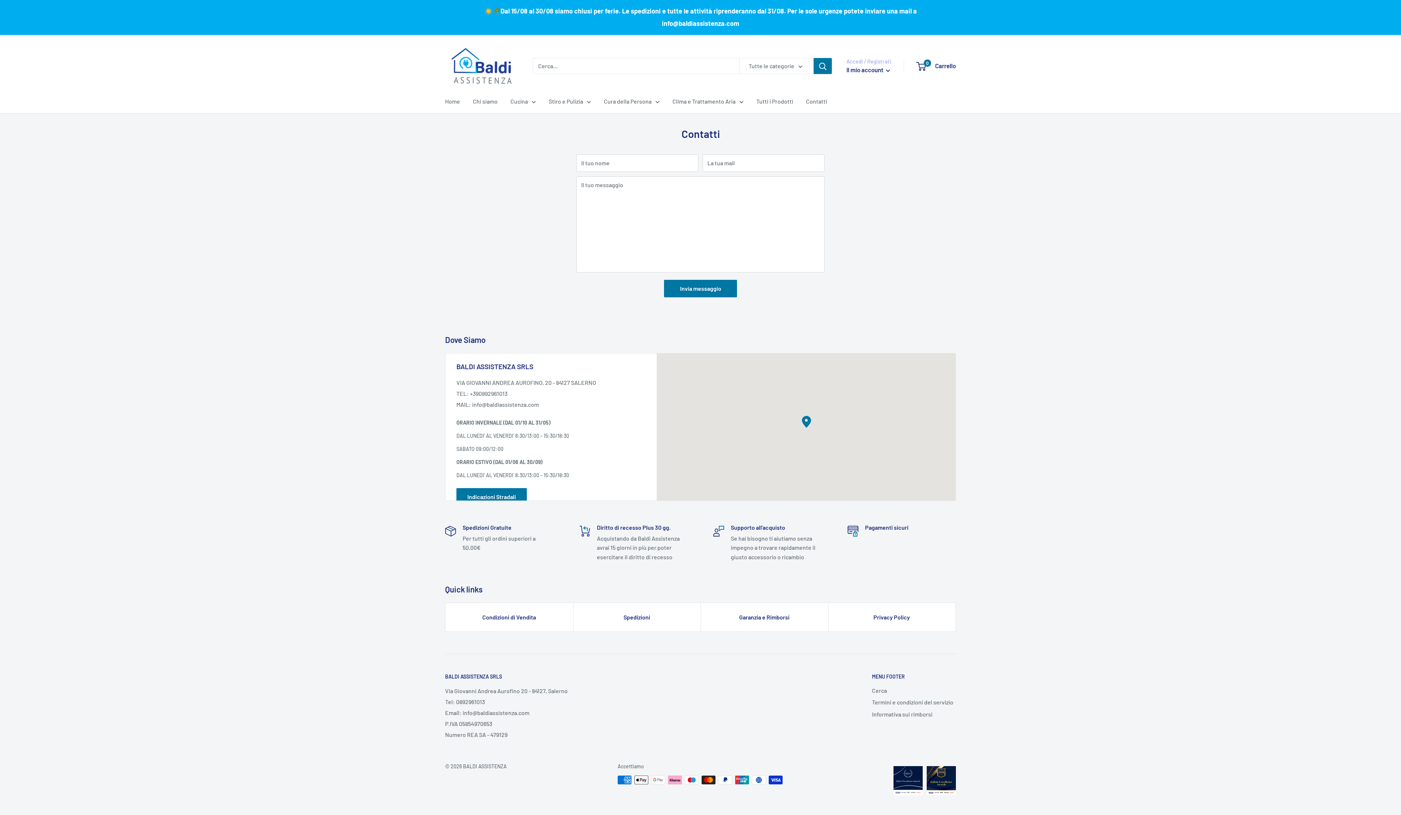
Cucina (519, 101)
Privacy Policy (891, 617)
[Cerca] (823, 66)
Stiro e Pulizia (566, 101)
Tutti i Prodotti (774, 101)
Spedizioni (637, 617)
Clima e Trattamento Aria (704, 101)
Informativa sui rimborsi (902, 714)
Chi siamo (485, 101)
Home (452, 101)
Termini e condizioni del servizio (912, 702)
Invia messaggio (700, 288)
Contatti (816, 101)
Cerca (879, 690)
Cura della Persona (628, 101)
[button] (806, 422)
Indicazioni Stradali (491, 496)
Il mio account (865, 69)
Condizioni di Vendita (509, 617)
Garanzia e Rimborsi (764, 617)
